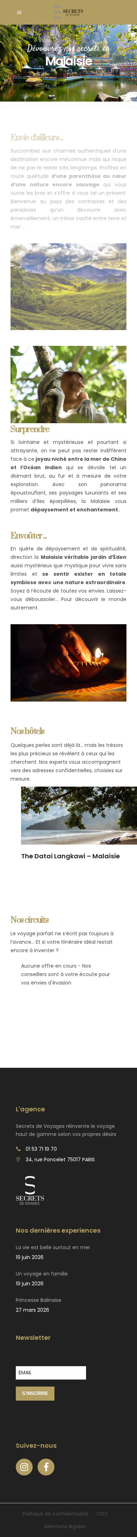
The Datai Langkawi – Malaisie (70, 856)
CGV (102, 1513)
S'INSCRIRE (35, 1393)
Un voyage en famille (42, 1273)
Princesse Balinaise (38, 1300)
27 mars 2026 (32, 1309)
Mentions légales (65, 1526)
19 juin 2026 (30, 1257)
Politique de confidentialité (55, 1513)
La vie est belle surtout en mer (53, 1247)
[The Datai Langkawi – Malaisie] (79, 816)
